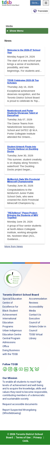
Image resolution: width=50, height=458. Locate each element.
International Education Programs (9, 322)
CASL (25, 441)
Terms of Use (23, 437)
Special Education (12, 298)
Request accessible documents (20, 404)
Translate (43, 11)
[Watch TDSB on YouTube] (20, 369)
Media (9, 26)
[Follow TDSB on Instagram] (10, 369)
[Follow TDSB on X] (31, 369)
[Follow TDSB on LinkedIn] (26, 369)
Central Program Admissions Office (11, 342)
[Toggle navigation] (46, 3)
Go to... (35, 3)
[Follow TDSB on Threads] (15, 369)
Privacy (37, 437)
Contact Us (35, 314)
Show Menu (16, 30)
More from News (13, 246)
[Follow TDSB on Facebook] (4, 369)
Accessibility (36, 306)
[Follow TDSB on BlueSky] (36, 369)
